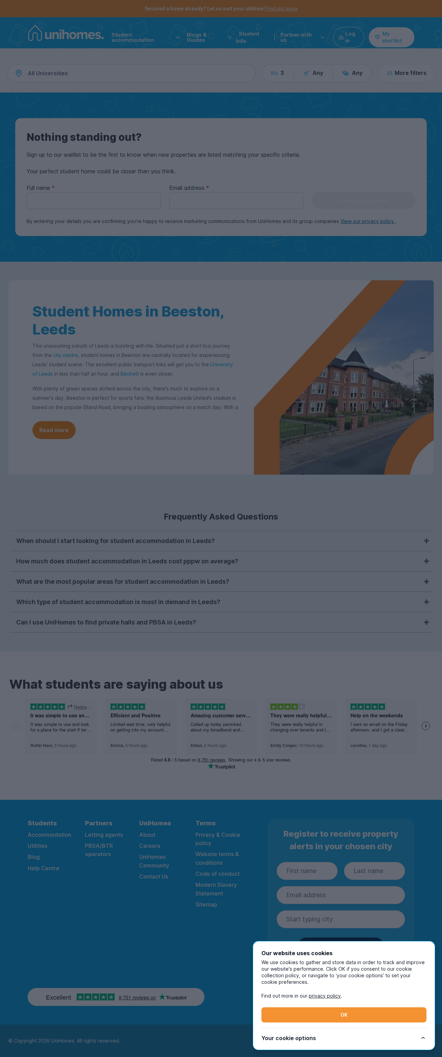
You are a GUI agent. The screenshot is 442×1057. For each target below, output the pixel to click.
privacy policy (325, 996)
